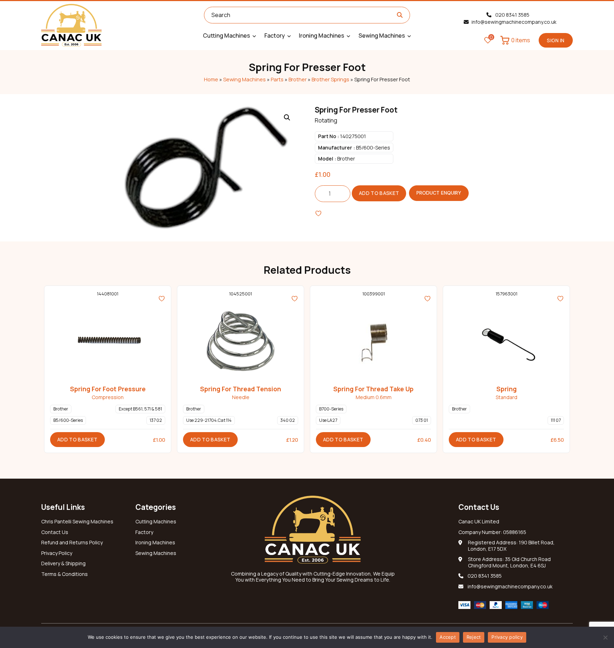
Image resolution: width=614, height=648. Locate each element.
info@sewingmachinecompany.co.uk (514, 22)
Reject (474, 637)
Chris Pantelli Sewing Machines (77, 521)
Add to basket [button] (77, 439)
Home (211, 79)
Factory (144, 532)
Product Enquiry (438, 193)
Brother (298, 79)
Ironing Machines (155, 542)
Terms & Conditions (64, 574)
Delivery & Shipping (63, 563)
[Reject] (605, 637)
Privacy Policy (56, 553)
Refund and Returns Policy (72, 542)
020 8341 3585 (511, 14)
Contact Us (54, 532)
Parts (277, 79)
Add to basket (379, 193)
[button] (287, 117)
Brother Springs (330, 79)
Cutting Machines (155, 521)
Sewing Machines (244, 79)
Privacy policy (507, 637)
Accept (448, 637)
